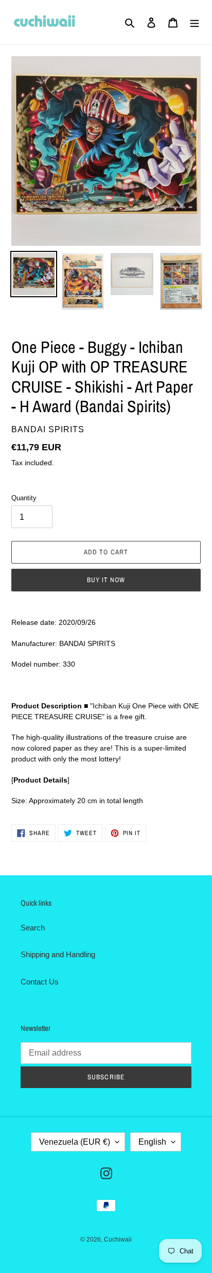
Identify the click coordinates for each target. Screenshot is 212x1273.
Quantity (24, 498)
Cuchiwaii (118, 1239)
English (152, 1142)
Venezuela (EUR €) (74, 1142)
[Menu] (194, 22)
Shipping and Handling (58, 954)
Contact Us (40, 981)
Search (33, 927)
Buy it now (106, 579)
